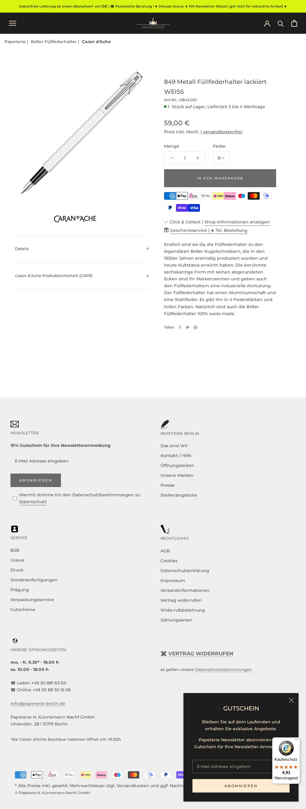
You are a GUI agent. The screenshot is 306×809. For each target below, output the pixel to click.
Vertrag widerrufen (181, 600)
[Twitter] (187, 327)
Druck (17, 570)
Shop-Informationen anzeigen (237, 222)
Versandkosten (133, 785)
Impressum (172, 580)
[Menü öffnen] (12, 23)
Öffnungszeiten (177, 465)
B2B (14, 550)
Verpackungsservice (32, 599)
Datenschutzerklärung (184, 570)
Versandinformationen (184, 590)
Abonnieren (241, 786)
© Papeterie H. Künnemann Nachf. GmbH (52, 792)
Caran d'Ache (96, 41)
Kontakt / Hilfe (176, 455)
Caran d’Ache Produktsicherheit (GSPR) (53, 275)
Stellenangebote (178, 495)
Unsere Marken (177, 475)
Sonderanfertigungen (34, 580)
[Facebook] (180, 327)
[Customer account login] (267, 23)
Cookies (169, 560)
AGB (165, 551)
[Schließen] (291, 700)
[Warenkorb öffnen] (294, 23)
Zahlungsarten (176, 620)
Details (22, 248)
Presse (167, 485)
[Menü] (296, 741)
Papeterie (15, 41)
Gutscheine (22, 609)
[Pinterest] (195, 327)
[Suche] (281, 23)
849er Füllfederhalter (54, 41)
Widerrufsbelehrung (182, 610)
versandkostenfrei (222, 131)
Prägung (19, 589)
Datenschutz (33, 501)
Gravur (17, 560)
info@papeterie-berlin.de (37, 703)
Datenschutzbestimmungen (223, 669)
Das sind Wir (174, 445)
